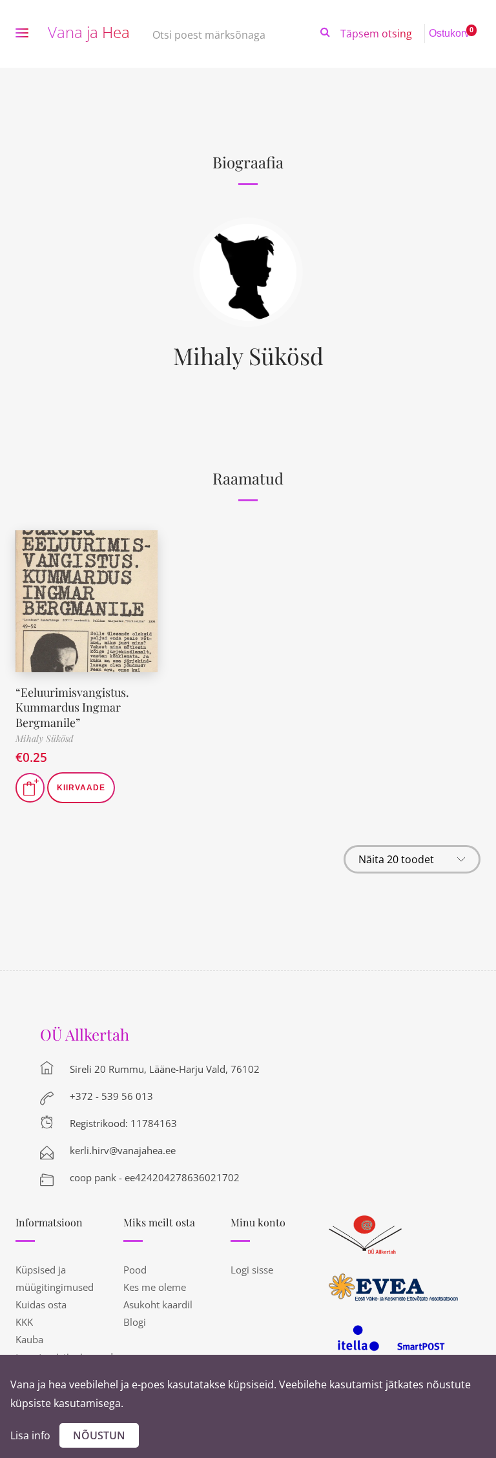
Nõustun (99, 1435)
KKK (24, 1321)
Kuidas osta (41, 1304)
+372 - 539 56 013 (111, 1096)
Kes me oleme (154, 1287)
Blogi (134, 1321)
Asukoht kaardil (157, 1304)
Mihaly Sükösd (248, 355)
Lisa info (30, 1435)
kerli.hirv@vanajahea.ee (123, 1150)
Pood (135, 1269)
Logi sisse (252, 1269)
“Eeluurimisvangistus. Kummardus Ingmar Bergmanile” (72, 707)
